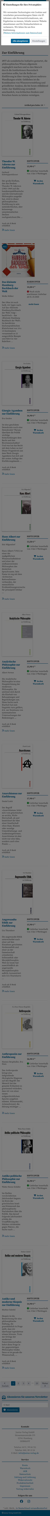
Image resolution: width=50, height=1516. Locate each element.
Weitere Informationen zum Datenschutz (22, 33)
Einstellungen (38, 41)
